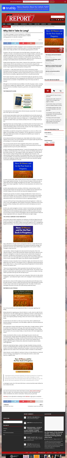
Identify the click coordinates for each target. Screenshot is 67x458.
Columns (9, 24)
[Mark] (25, 423)
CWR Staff (14, 39)
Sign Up (52, 1)
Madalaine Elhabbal (50, 68)
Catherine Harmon (49, 439)
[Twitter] (58, 20)
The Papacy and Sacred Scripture (53, 54)
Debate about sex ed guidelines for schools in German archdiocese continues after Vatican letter (32, 445)
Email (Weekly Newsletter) (8, 432)
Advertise (43, 24)
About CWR (37, 24)
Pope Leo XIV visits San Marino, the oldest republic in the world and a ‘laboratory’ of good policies (53, 121)
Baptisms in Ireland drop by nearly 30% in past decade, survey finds (54, 66)
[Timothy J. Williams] (25, 417)
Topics (30, 24)
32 (54, 57)
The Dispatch (24, 24)
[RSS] (63, 20)
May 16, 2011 (7, 39)
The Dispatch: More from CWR (54, 50)
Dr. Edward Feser (50, 72)
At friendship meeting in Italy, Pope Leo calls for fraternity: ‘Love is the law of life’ (53, 109)
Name (46, 136)
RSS (4, 434)
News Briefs (5, 26)
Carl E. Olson (49, 56)
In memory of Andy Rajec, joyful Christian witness (53, 60)
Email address (48, 132)
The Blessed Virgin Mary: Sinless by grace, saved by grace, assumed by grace (33, 439)
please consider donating (35, 390)
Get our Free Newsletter (16, 1)
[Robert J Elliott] (25, 438)
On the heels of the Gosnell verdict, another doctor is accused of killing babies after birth (54, 434)
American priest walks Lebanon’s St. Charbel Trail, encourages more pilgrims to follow (53, 100)
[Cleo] (25, 444)
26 (54, 74)
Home (4, 24)
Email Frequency (48, 140)
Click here (5, 396)
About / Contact (33, 452)
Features (16, 24)
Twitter (4, 430)
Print (41, 39)
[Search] (64, 16)
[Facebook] (56, 20)
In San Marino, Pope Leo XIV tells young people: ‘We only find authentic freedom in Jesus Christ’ (54, 114)
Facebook (5, 428)
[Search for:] (57, 16)
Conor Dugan (49, 62)
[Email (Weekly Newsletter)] (60, 20)
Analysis (19, 39)
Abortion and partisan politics (53, 71)
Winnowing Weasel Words (37, 422)
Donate (49, 24)
